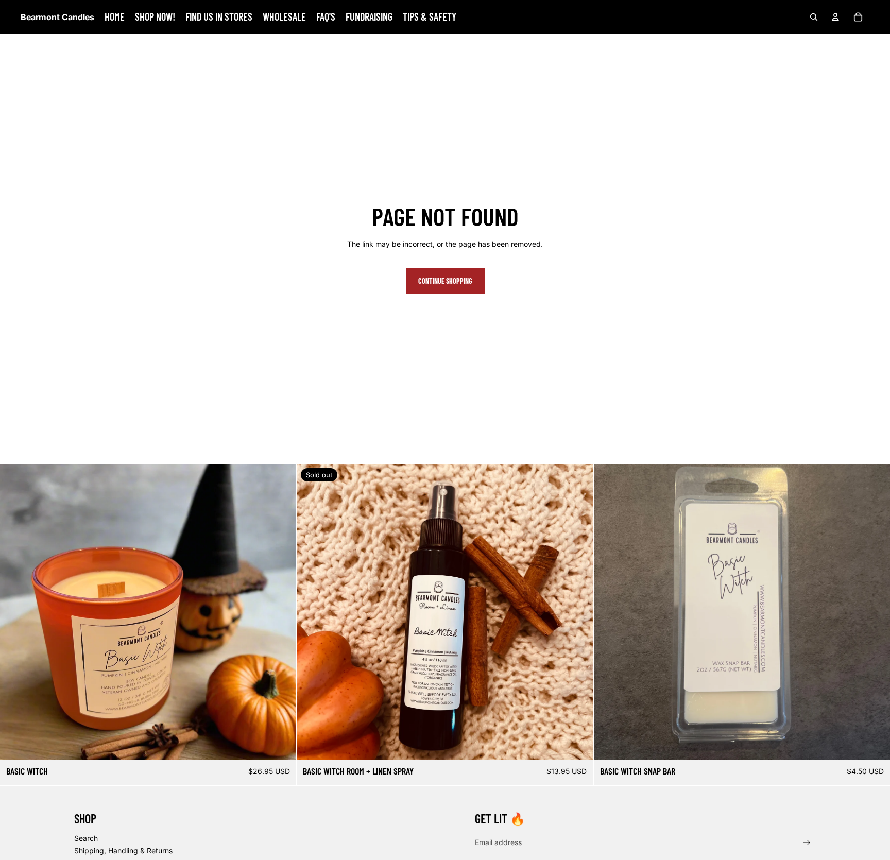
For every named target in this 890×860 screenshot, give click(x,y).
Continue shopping (445, 281)
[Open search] (813, 17)
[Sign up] (807, 843)
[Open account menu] (835, 17)
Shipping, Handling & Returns (123, 850)
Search (86, 838)
